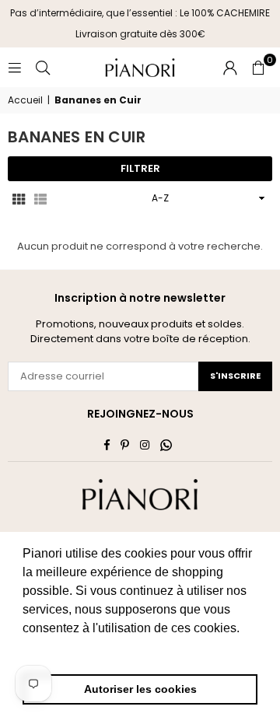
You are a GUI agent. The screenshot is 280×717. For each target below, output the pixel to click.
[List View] (40, 198)
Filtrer (140, 168)
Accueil (25, 100)
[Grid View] (19, 198)
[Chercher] (43, 67)
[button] (258, 68)
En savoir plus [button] (64, 649)
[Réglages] (230, 68)
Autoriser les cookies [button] (140, 689)
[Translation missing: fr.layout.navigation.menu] (15, 67)
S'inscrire (235, 375)
